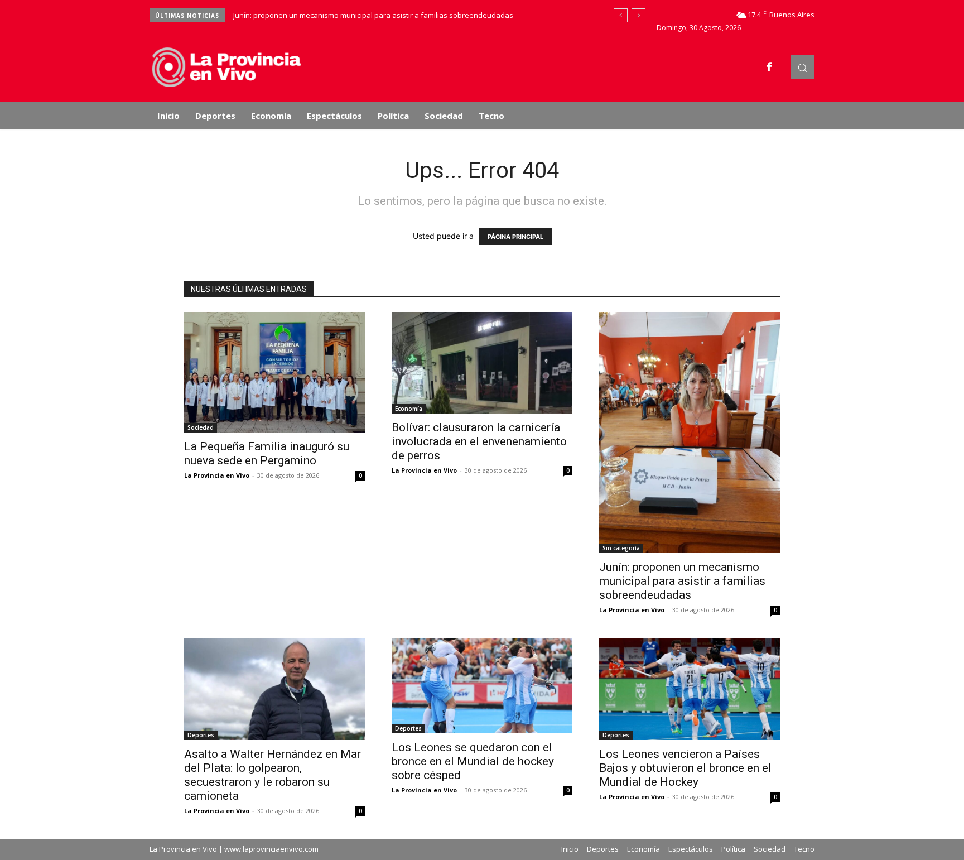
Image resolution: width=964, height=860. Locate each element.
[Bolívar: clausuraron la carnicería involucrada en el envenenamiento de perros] (482, 363)
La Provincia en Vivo (216, 475)
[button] (802, 67)
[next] (638, 15)
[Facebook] (769, 67)
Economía (408, 408)
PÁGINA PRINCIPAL (515, 237)
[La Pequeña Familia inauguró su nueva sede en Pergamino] (274, 372)
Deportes (200, 735)
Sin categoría (621, 548)
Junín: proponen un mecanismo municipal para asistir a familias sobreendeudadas (373, 15)
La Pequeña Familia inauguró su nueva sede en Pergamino (266, 453)
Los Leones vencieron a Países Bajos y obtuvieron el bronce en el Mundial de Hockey (685, 768)
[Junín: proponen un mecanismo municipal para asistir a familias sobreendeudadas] (689, 432)
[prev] (621, 15)
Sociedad (200, 427)
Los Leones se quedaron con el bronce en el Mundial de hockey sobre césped (473, 761)
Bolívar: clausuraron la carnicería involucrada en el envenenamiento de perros (479, 441)
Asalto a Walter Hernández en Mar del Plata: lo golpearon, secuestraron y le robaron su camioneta (272, 775)
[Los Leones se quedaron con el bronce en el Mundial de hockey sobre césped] (482, 685)
